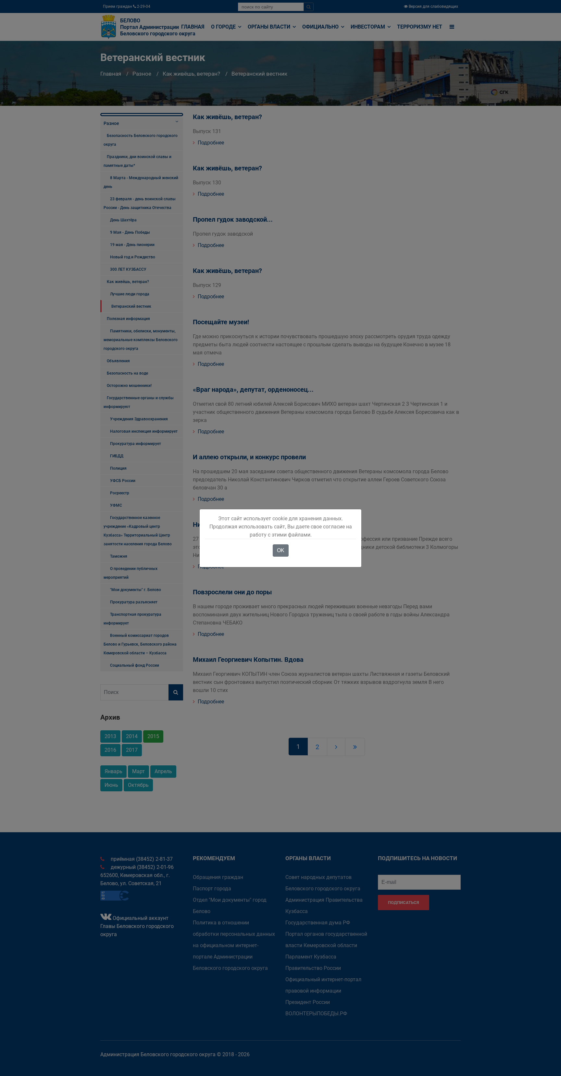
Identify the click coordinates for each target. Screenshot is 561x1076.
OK (280, 550)
